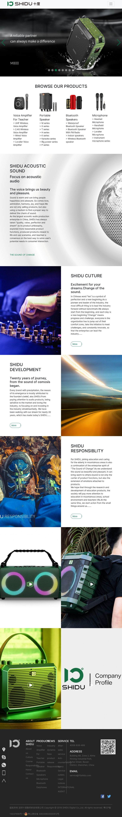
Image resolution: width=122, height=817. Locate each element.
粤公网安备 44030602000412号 (43, 814)
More (74, 344)
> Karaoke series (48, 138)
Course (29, 761)
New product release (51, 758)
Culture (29, 757)
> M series (45, 123)
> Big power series (49, 141)
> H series (44, 132)
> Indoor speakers (75, 135)
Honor (29, 769)
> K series (44, 135)
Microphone (99, 115)
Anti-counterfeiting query (64, 762)
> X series (44, 126)
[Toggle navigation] (111, 3)
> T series (44, 129)
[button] (3, 42)
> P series (44, 145)
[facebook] (102, 796)
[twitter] (109, 796)
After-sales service (61, 749)
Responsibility (32, 765)
